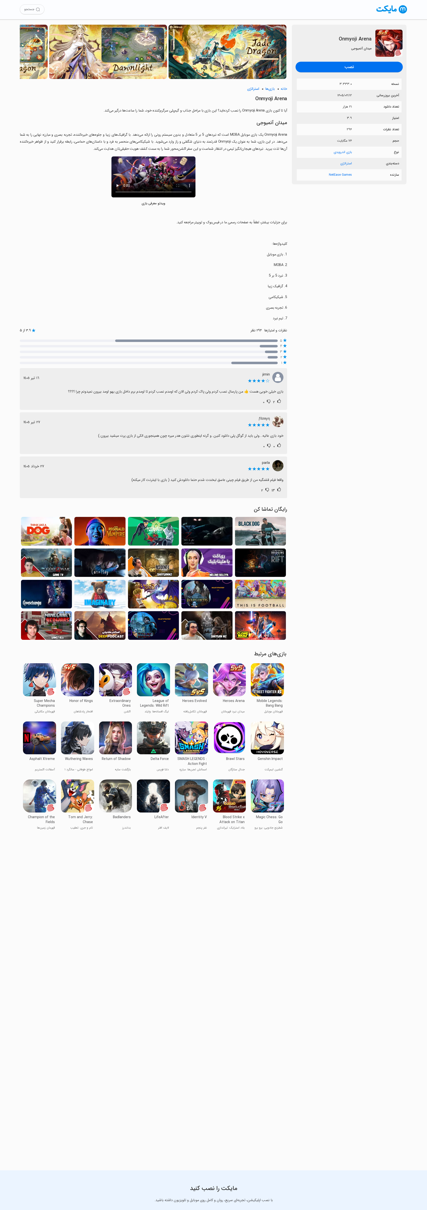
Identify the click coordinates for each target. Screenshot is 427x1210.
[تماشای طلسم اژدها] (153, 595)
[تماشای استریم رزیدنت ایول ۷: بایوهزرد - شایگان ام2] (153, 564)
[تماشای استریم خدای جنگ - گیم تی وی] (46, 564)
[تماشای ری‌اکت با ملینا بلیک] (206, 564)
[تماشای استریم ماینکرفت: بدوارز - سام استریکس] (46, 627)
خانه (284, 89)
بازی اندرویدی (343, 152)
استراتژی (346, 163)
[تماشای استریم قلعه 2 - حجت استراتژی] (153, 627)
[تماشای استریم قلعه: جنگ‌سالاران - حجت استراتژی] (206, 595)
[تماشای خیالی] (99, 595)
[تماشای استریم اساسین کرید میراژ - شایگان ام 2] (206, 627)
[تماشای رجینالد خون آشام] (99, 532)
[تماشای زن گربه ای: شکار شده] (153, 532)
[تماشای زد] (206, 532)
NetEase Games (340, 174)
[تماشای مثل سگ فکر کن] (46, 532)
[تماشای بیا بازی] (99, 564)
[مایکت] (391, 13)
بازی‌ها (270, 89)
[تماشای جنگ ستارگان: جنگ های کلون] (260, 627)
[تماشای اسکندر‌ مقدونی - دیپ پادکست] (99, 627)
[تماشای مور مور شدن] (46, 595)
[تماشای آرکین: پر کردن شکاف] (260, 564)
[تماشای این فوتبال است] (260, 595)
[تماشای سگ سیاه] (260, 532)
